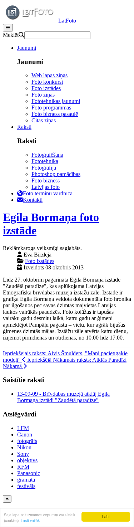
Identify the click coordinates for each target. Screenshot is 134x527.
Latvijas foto (45, 187)
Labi (105, 516)
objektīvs (27, 460)
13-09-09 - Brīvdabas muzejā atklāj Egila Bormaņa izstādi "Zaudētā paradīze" (63, 397)
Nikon (24, 447)
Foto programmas (51, 107)
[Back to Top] (7, 499)
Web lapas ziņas (49, 75)
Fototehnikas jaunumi (55, 101)
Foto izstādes (46, 88)
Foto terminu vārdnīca (48, 193)
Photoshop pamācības (55, 174)
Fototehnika (44, 161)
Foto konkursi (47, 82)
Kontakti (33, 200)
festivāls (26, 486)
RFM (23, 467)
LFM (23, 428)
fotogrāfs (27, 441)
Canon (24, 434)
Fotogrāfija (43, 168)
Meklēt (11, 35)
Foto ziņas (43, 95)
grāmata (26, 480)
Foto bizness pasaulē (54, 114)
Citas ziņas (43, 120)
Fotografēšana (47, 155)
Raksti (24, 127)
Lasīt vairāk (30, 520)
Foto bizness (45, 180)
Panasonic (28, 473)
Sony (23, 454)
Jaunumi (26, 48)
